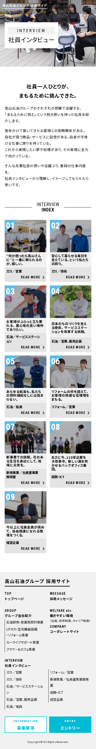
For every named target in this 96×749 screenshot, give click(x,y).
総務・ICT (56, 692)
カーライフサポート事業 (22, 642)
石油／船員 (14, 706)
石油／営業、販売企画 (21, 699)
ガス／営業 (14, 672)
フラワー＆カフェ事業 (20, 649)
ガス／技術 (14, 679)
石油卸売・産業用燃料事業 (24, 622)
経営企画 (56, 699)
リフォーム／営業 (62, 672)
